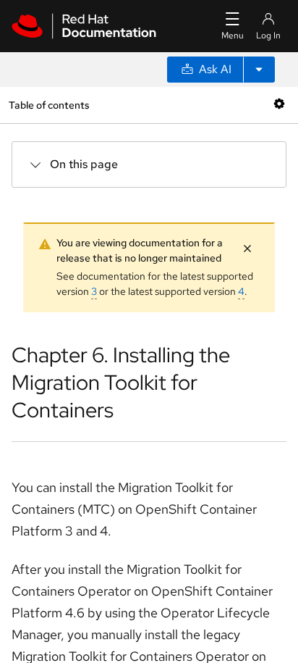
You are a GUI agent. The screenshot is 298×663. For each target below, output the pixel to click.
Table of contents (49, 105)
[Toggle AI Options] (259, 70)
